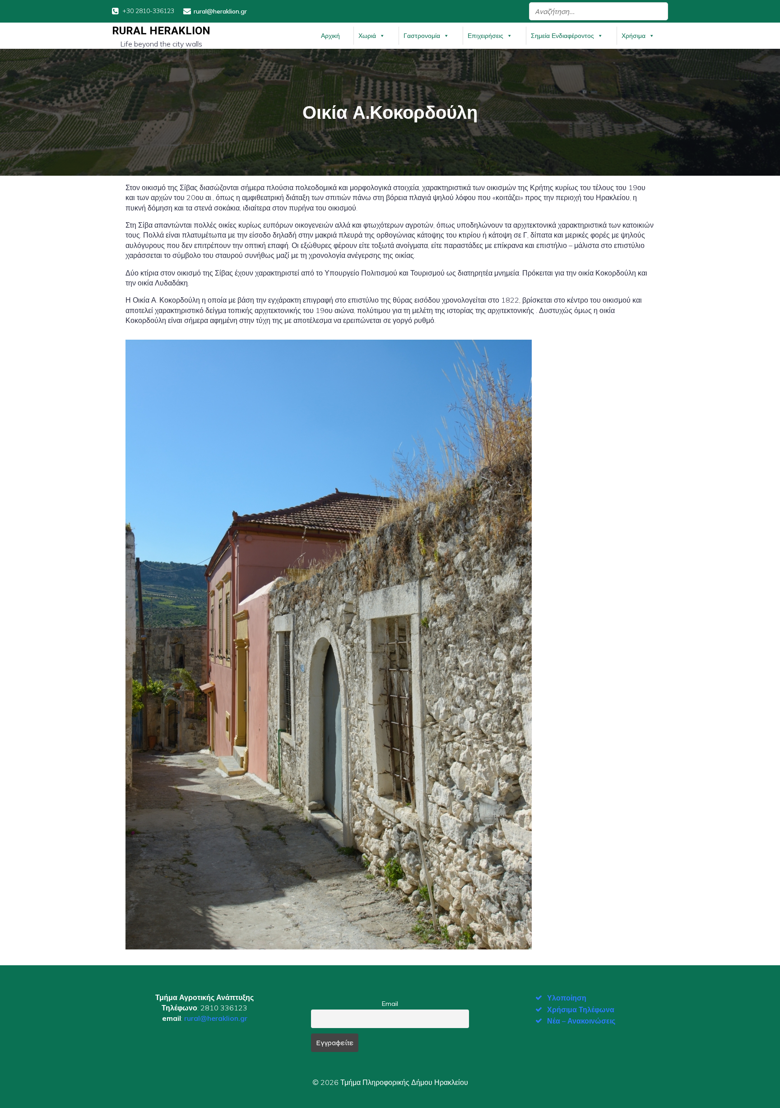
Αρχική (330, 36)
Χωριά (367, 36)
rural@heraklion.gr (215, 1018)
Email (390, 1004)
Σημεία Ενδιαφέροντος (562, 36)
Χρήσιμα (633, 36)
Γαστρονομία (422, 36)
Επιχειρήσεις (485, 36)
